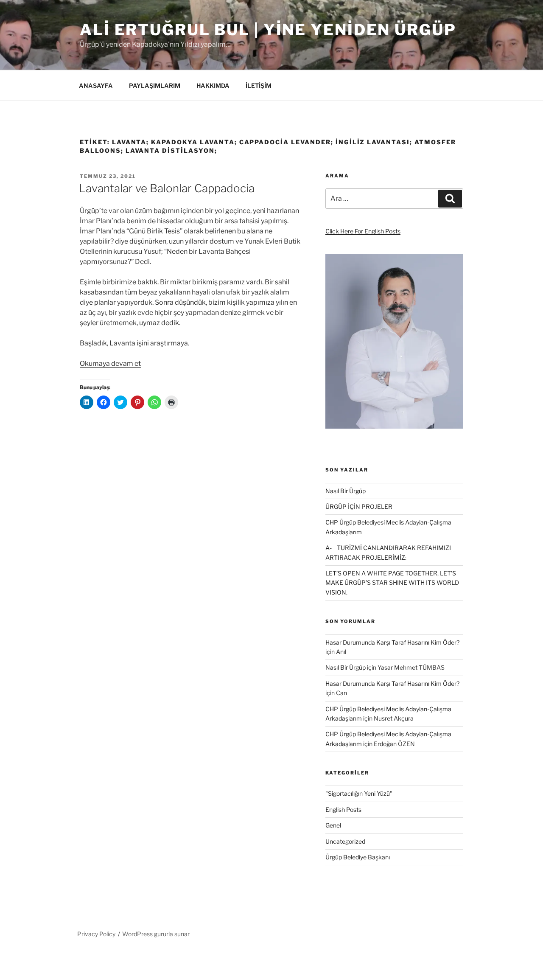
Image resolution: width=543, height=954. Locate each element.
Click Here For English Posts (362, 231)
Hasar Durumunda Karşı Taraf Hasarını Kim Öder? (392, 642)
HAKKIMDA (213, 85)
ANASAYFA (96, 85)
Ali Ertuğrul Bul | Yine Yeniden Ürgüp (268, 29)
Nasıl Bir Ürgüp (345, 490)
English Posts (343, 809)
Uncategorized (345, 841)
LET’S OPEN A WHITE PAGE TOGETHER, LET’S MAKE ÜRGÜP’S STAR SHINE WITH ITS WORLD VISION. (392, 583)
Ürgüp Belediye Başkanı (357, 857)
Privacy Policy (96, 933)
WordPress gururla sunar (156, 933)
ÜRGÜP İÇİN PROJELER (358, 506)
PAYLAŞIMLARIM (154, 85)
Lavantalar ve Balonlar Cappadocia (167, 188)
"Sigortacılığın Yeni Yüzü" (358, 793)
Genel (333, 825)
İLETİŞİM (259, 85)
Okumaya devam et (110, 363)
